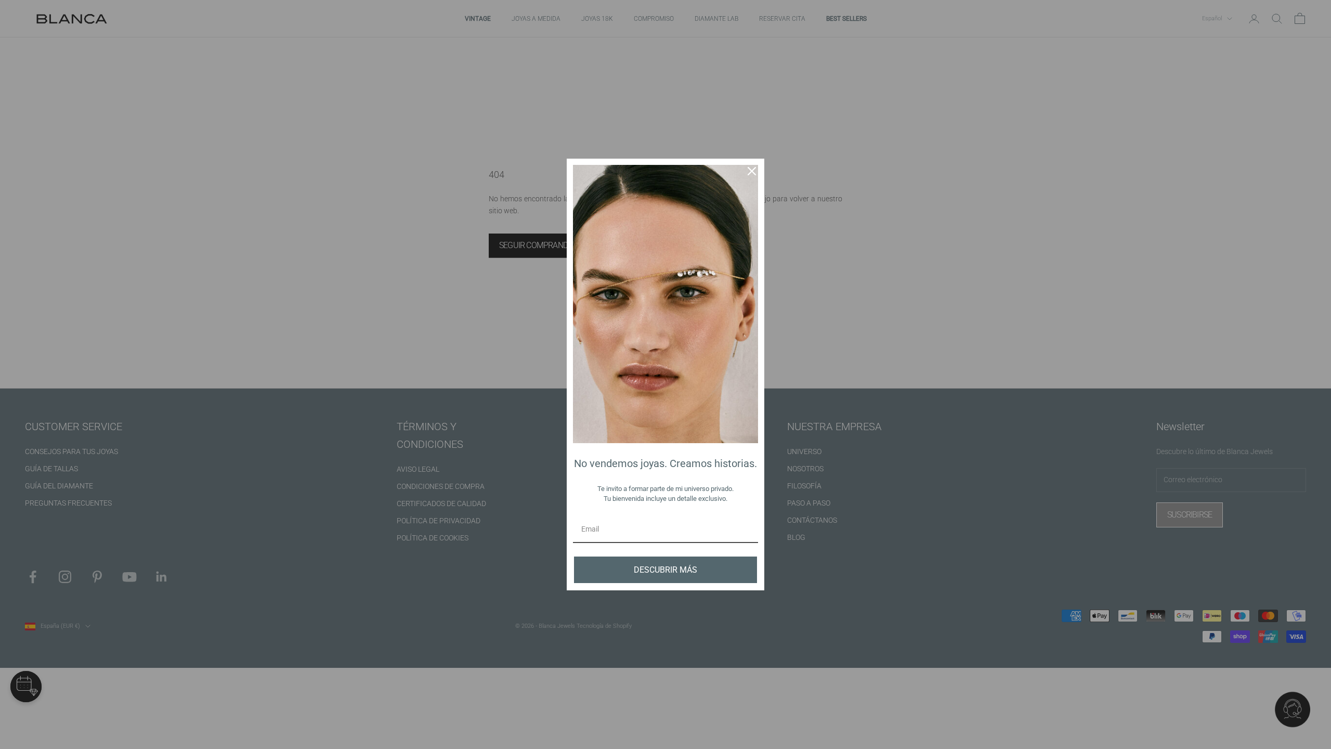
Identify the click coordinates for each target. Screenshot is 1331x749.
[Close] (751, 171)
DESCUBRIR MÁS (665, 570)
